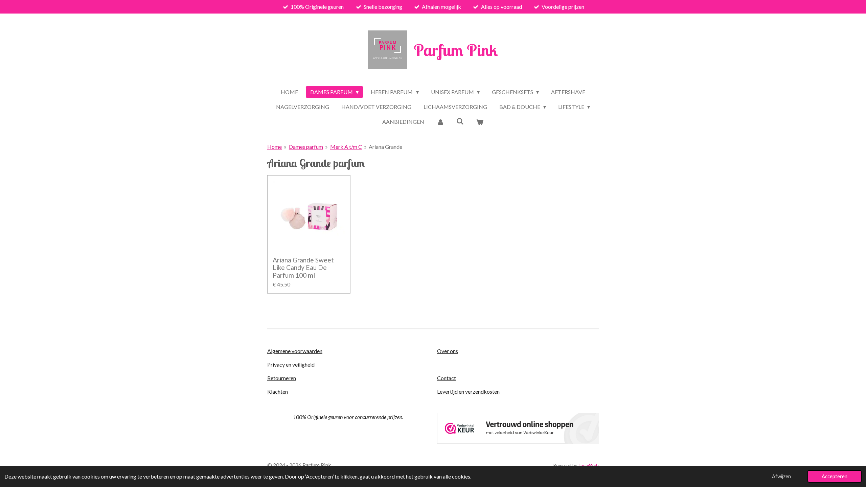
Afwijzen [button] (781, 476)
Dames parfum (306, 146)
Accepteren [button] (834, 476)
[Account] (440, 121)
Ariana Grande (385, 146)
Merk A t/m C (346, 146)
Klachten (277, 391)
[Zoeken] (460, 121)
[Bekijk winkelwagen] (480, 121)
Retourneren (281, 378)
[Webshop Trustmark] (518, 441)
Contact (446, 378)
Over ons (447, 351)
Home (274, 146)
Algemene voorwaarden (294, 351)
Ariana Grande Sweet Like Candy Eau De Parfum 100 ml (303, 267)
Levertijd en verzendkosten (468, 391)
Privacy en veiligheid (291, 364)
